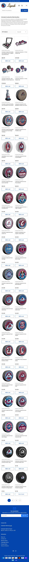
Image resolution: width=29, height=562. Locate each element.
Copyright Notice (5, 542)
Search (25, 10)
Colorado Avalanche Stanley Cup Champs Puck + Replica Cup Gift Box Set (7, 53)
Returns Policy (4, 540)
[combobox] (14, 10)
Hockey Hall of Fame (6, 50)
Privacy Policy (4, 544)
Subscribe (24, 515)
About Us (3, 537)
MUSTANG (23, 555)
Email (10, 525)
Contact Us (3, 538)
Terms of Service (5, 545)
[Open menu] (26, 5)
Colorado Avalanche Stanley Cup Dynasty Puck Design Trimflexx (7, 130)
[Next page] (19, 500)
